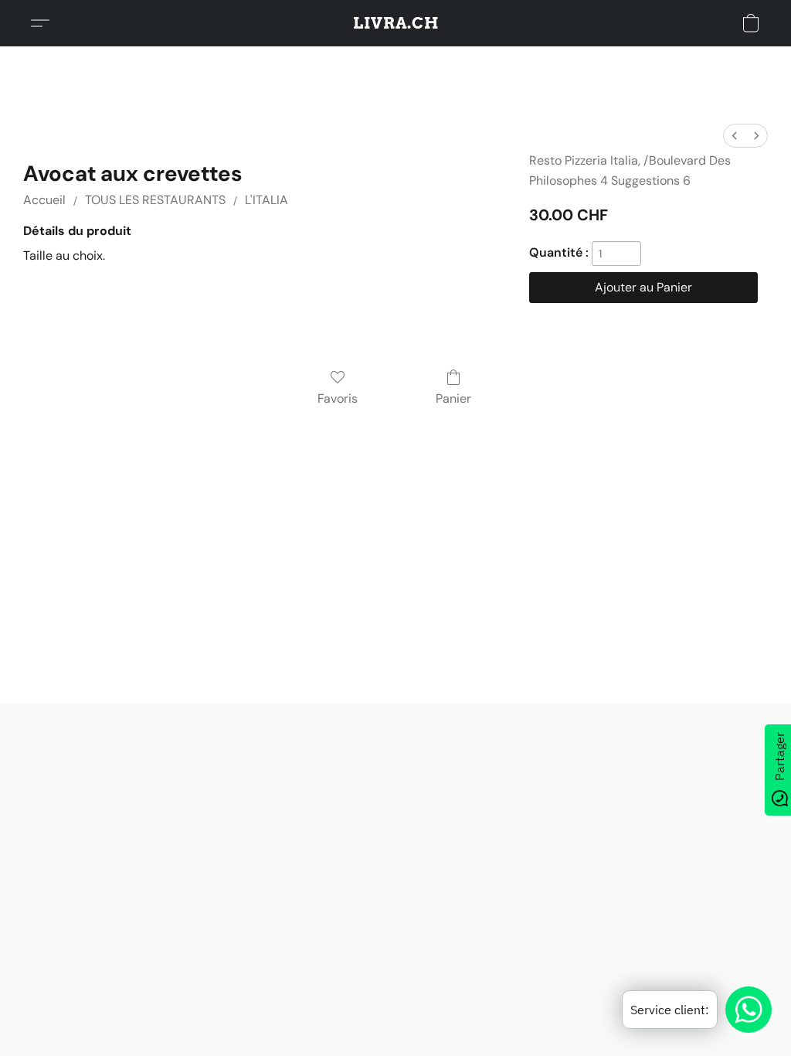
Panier (453, 398)
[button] (396, 23)
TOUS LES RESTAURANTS (155, 200)
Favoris (337, 398)
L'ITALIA (266, 200)
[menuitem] (734, 135)
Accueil (44, 200)
